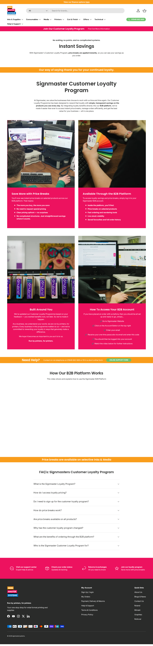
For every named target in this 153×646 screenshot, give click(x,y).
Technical (99, 19)
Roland (137, 605)
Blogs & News (140, 597)
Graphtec (138, 614)
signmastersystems (18, 636)
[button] (144, 10)
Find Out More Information (99, 29)
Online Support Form (118, 360)
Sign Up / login (87, 592)
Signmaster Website (115, 321)
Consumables (32, 19)
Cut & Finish (72, 19)
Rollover (137, 619)
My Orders (85, 597)
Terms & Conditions (89, 610)
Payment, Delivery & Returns (93, 601)
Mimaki (137, 610)
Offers (86, 19)
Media (46, 19)
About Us (138, 592)
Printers (58, 19)
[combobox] (75, 10)
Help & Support (14, 24)
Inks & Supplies (14, 19)
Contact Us (139, 601)
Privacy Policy (87, 614)
